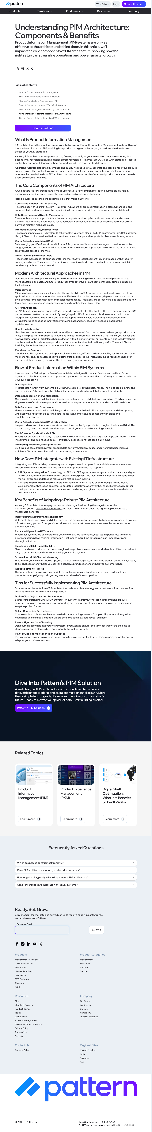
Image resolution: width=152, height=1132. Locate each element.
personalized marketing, (70, 489)
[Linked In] (29, 944)
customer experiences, (49, 508)
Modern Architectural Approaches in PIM (38, 101)
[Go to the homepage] (76, 1089)
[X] (40, 944)
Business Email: (24, 924)
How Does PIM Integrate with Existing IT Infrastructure (44, 109)
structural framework (52, 145)
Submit (96, 930)
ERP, (96, 159)
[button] (16, 11)
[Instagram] (23, 944)
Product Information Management (99, 145)
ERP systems (84, 472)
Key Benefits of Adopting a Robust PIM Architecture (45, 113)
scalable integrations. (122, 236)
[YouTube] (35, 944)
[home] (15, 4)
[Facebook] (17, 944)
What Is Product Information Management (39, 92)
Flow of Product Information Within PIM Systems (42, 105)
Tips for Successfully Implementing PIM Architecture (44, 118)
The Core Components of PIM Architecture (39, 96)
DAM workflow (44, 244)
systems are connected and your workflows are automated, (60, 534)
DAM (111, 159)
